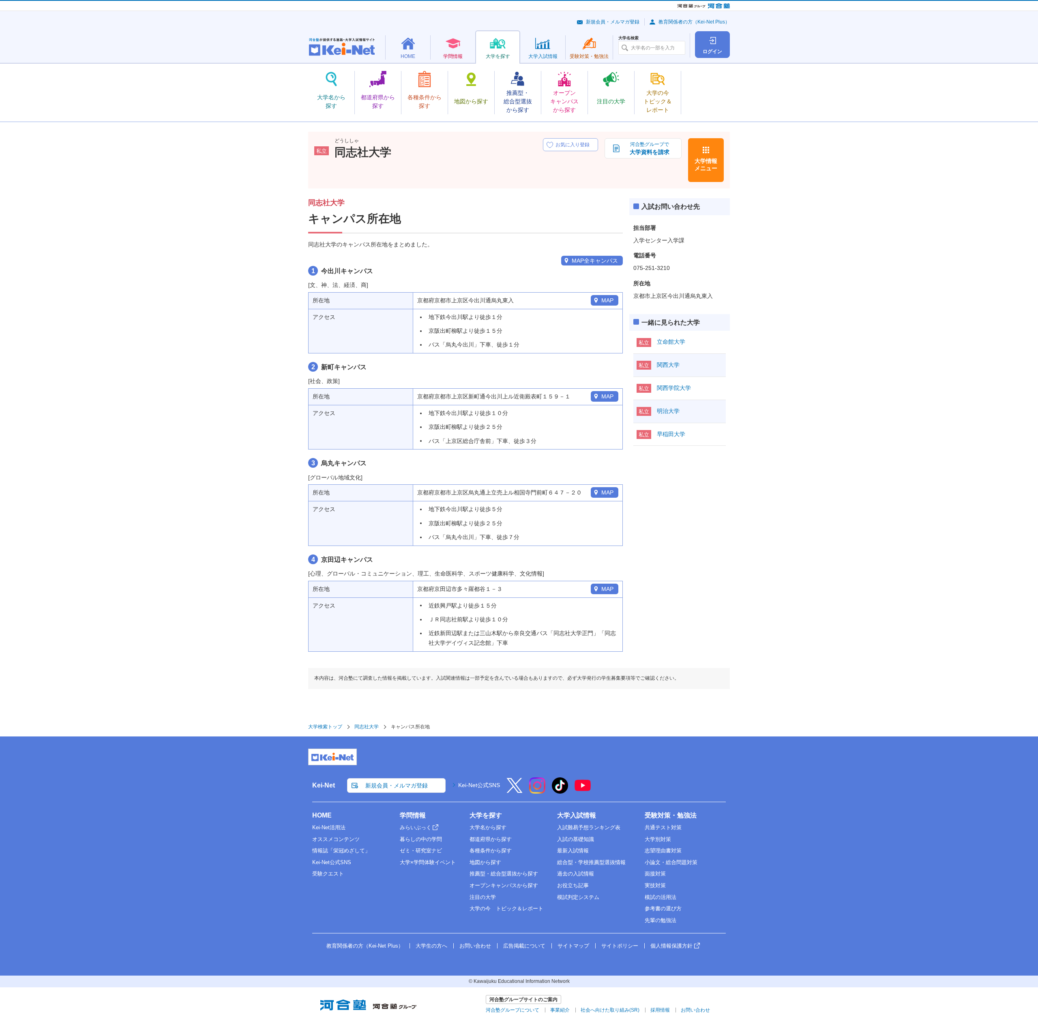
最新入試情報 (573, 851)
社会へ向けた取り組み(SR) (610, 1010)
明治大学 (668, 411)
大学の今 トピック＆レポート (506, 908)
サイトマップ (573, 946)
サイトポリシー (619, 946)
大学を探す (486, 815)
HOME (322, 815)
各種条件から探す (491, 851)
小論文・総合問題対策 (671, 862)
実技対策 (655, 885)
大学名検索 (628, 38)
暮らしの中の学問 (421, 839)
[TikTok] (560, 791)
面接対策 (655, 874)
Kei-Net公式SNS (479, 785)
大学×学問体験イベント (428, 862)
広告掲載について (524, 946)
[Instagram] (537, 791)
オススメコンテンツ (336, 839)
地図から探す (485, 862)
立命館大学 (671, 341)
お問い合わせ (475, 946)
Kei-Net (323, 785)
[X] (514, 791)
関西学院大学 (674, 388)
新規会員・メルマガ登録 (612, 22)
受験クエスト (328, 874)
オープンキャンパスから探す (504, 885)
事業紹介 (560, 1010)
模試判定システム (578, 897)
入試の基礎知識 (575, 839)
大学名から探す (488, 827)
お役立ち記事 (573, 885)
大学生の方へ (431, 946)
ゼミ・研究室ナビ (421, 851)
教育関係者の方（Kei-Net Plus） (694, 22)
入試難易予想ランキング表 (588, 827)
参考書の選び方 (663, 908)
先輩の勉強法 (660, 920)
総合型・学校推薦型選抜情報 (591, 862)
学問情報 (413, 815)
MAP (607, 300)
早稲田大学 (671, 434)
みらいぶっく (415, 827)
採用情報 (660, 1010)
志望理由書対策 (663, 851)
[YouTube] (583, 791)
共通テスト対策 (663, 827)
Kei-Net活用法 (328, 827)
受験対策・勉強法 (671, 815)
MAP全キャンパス (595, 260)
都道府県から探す (491, 839)
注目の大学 (483, 897)
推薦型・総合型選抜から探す (504, 874)
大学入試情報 (576, 815)
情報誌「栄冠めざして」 (341, 851)
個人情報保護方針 (671, 946)
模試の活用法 (660, 897)
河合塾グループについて (512, 1010)
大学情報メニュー (706, 164)
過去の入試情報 (575, 874)
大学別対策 (658, 839)
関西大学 (668, 365)
